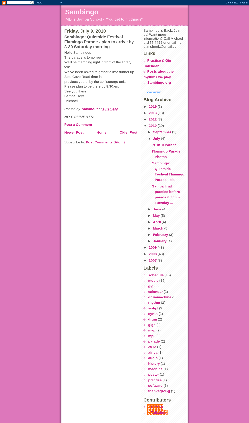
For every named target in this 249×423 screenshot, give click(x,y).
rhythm (154, 303)
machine (155, 369)
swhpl (153, 308)
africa (152, 352)
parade (154, 341)
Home (101, 132)
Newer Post (73, 132)
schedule (156, 275)
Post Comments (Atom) (105, 142)
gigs (151, 325)
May (157, 216)
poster (153, 374)
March (158, 228)
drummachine (159, 297)
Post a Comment (78, 124)
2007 (153, 260)
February (161, 235)
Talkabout (159, 412)
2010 (153, 126)
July (157, 139)
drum (152, 319)
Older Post (128, 132)
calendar (155, 292)
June (157, 209)
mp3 (151, 336)
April (157, 222)
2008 (153, 254)
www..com (154, 92)
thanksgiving (159, 391)
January (160, 241)
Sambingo (81, 12)
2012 (153, 119)
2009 (153, 247)
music (153, 280)
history (154, 363)
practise (155, 380)
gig (150, 286)
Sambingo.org (159, 82)
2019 (153, 106)
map (151, 330)
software (155, 386)
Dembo (157, 407)
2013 (153, 113)
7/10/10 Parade (164, 145)
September (162, 132)
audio (153, 358)
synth (153, 314)
